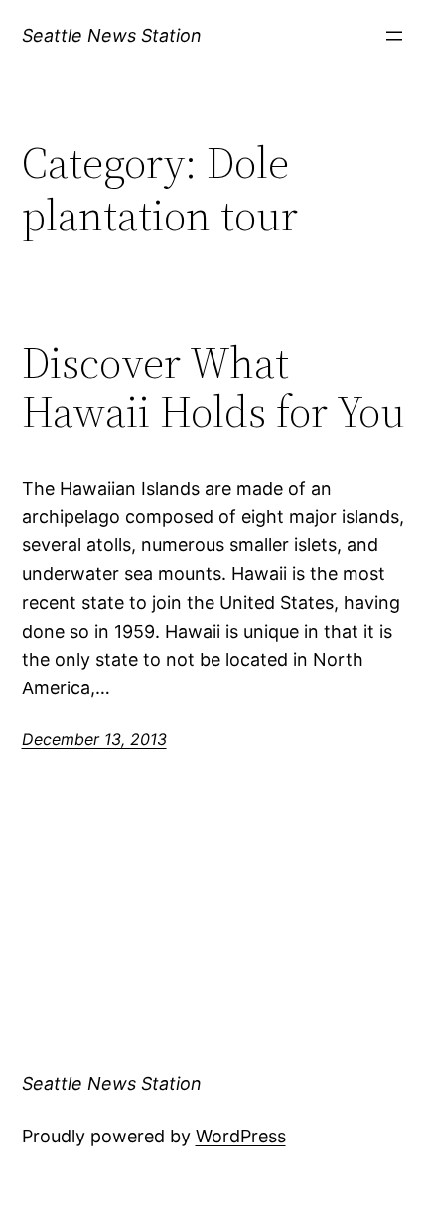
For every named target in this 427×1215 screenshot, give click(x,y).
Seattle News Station (112, 35)
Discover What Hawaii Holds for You (213, 388)
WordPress (241, 1136)
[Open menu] (394, 36)
